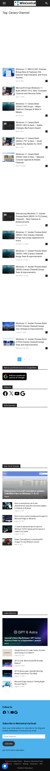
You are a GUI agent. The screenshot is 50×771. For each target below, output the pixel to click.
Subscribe (8, 744)
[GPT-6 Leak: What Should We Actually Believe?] (7, 663)
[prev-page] (3, 549)
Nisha (6, 643)
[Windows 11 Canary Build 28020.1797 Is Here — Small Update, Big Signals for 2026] (8, 141)
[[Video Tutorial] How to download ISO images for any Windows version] (7, 542)
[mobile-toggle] (4, 3)
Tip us (10, 764)
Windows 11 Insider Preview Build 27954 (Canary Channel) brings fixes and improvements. (31, 342)
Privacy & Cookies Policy (13, 761)
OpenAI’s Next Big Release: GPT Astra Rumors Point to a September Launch (22, 639)
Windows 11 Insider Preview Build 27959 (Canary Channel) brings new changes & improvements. (31, 326)
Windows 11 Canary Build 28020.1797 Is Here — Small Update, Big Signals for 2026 (29, 141)
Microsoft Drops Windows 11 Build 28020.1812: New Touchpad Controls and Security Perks (31, 91)
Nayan (6, 496)
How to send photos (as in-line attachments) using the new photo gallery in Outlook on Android (30, 505)
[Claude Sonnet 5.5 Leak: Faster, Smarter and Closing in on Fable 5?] (7, 652)
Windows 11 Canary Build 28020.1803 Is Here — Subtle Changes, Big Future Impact (29, 125)
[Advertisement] (25, 42)
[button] (46, 3)
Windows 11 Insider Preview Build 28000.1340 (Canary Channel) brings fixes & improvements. (31, 254)
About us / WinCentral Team (33, 761)
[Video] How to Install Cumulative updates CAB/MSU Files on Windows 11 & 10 (24, 492)
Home (4, 9)
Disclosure (34, 764)
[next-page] (29, 359)
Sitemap (25, 764)
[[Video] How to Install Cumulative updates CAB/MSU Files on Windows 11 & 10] (25, 485)
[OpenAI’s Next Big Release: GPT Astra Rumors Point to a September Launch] (25, 632)
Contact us (17, 764)
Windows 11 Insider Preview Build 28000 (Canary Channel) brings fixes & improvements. (31, 269)
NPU (41, 764)
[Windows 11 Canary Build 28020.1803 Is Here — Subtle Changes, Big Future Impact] (8, 125)
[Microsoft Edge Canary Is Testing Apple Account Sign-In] (7, 684)
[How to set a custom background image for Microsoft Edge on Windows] (7, 518)
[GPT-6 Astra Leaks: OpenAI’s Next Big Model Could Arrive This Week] (7, 673)
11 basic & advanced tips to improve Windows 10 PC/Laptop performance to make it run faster (30, 529)
